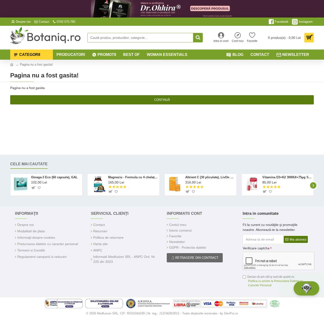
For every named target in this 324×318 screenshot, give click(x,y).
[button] (11, 185)
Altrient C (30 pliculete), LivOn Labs (210, 177)
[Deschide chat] (306, 288)
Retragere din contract (196, 258)
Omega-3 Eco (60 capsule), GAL (54, 177)
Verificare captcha (256, 248)
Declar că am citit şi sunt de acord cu (275, 281)
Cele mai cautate (29, 164)
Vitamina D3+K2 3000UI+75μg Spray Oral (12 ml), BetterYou (287, 177)
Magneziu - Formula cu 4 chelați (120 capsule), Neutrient (133, 177)
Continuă (162, 100)
